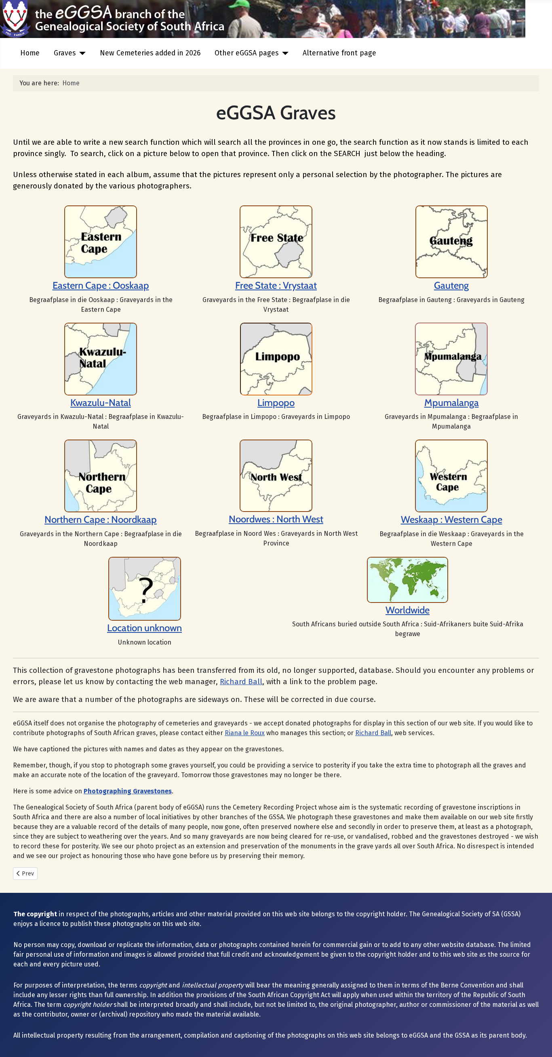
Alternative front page (339, 53)
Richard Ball (241, 681)
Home (30, 53)
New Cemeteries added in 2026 (150, 53)
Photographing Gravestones (128, 791)
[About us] (276, 241)
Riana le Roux (245, 733)
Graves (65, 53)
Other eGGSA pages (246, 53)
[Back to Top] (538, 1042)
